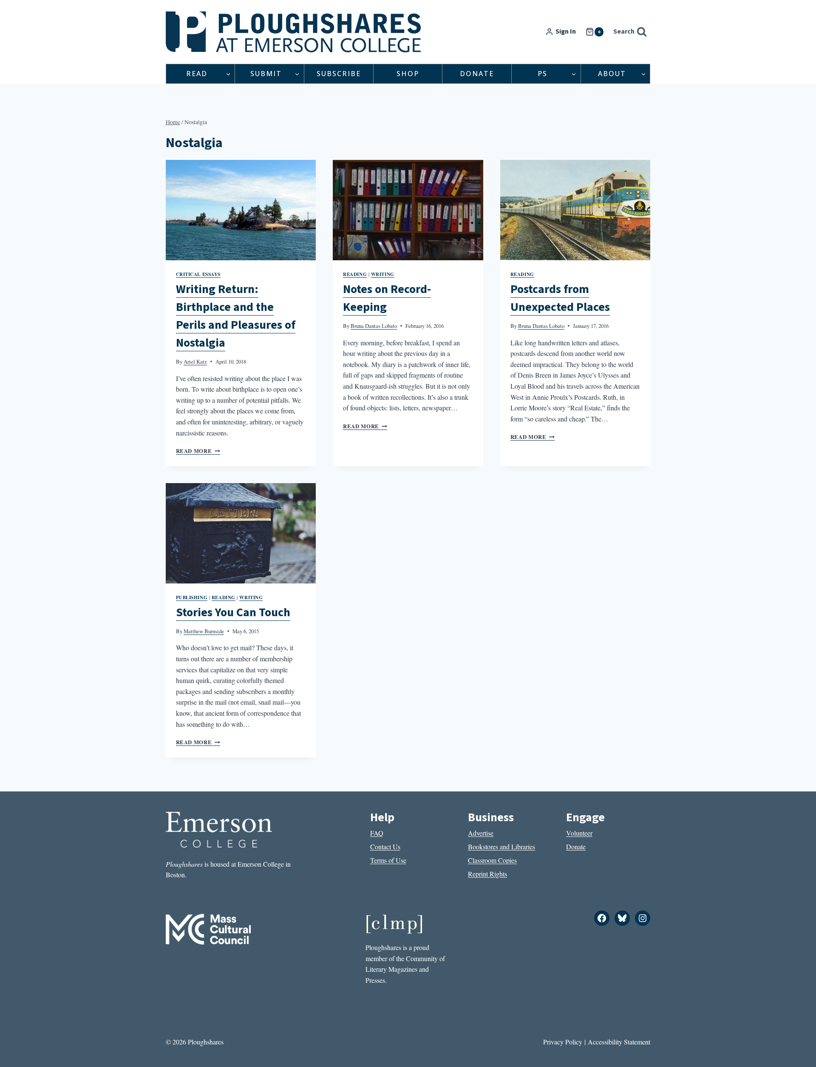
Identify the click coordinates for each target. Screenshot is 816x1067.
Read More (198, 451)
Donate (477, 73)
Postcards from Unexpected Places (560, 298)
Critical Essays (198, 274)
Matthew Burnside (204, 631)
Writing (382, 274)
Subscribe (339, 73)
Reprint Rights (487, 873)
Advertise (480, 832)
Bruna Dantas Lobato (374, 326)
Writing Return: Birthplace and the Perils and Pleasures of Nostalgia (235, 316)
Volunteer (579, 832)
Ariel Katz (195, 361)
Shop (408, 73)
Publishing (192, 597)
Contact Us (385, 846)
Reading (355, 274)
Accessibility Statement (619, 1041)
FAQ (376, 832)
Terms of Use (388, 860)
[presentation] (241, 210)
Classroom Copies (492, 860)
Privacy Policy (562, 1041)
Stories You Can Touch (233, 612)
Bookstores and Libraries (501, 846)
